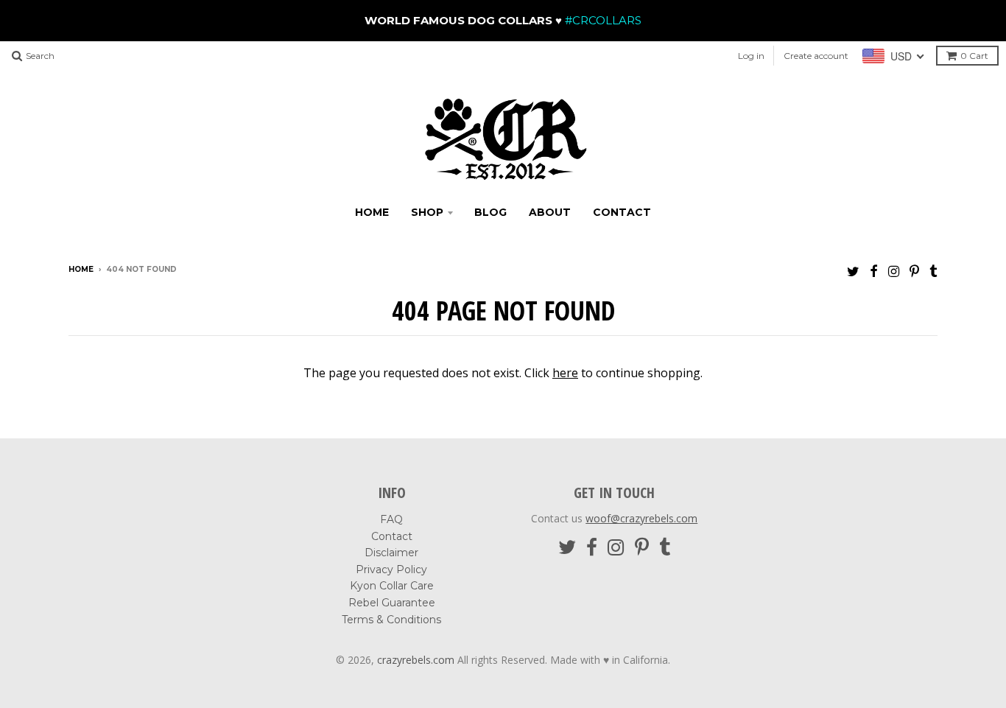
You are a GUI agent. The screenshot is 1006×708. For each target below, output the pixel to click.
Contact (622, 212)
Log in (751, 55)
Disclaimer (391, 552)
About (550, 212)
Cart (974, 55)
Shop (427, 212)
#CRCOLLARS (601, 20)
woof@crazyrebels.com (641, 518)
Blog (490, 212)
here (565, 373)
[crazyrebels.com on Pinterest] (914, 270)
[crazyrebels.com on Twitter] (853, 270)
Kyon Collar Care (392, 585)
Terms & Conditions (391, 619)
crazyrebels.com (415, 660)
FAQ (391, 519)
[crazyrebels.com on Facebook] (874, 270)
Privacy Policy (391, 569)
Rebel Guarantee (391, 602)
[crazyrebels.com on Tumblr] (933, 270)
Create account (816, 55)
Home (372, 212)
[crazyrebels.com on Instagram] (893, 270)
